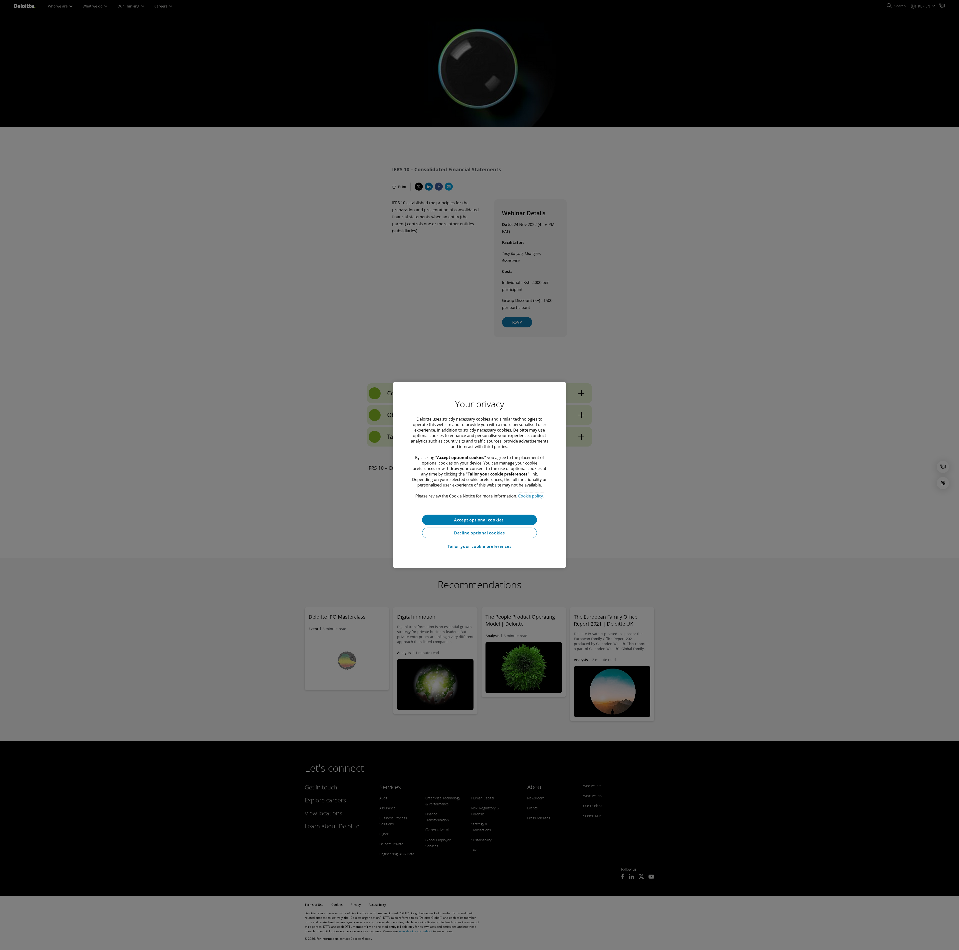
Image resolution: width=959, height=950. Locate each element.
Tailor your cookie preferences (480, 546)
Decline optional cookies (479, 533)
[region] (479, 475)
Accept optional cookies (479, 520)
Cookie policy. (531, 496)
